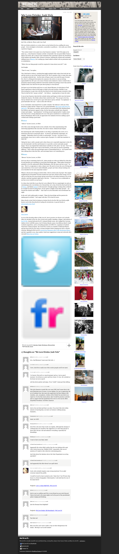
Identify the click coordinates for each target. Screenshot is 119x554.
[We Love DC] (60, 5)
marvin (31, 346)
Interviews (35, 345)
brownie (32, 372)
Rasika (35, 187)
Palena (24, 187)
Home (22, 9)
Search (75, 50)
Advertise (43, 9)
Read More (82, 540)
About (28, 9)
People (39, 345)
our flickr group (87, 66)
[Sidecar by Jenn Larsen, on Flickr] (24, 120)
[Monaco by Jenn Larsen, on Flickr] (24, 154)
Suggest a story (52, 9)
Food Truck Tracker (64, 9)
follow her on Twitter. (32, 234)
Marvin (33, 59)
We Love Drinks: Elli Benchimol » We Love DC (49, 510)
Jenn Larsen (24, 214)
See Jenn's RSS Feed (87, 16)
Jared (31, 364)
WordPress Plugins (36, 551)
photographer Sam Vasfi (28, 204)
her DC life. (24, 221)
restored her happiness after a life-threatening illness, (55, 230)
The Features (45, 345)
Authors (35, 9)
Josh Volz (27, 346)
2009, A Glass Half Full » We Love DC (46, 485)
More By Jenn (85, 17)
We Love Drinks (51, 345)
